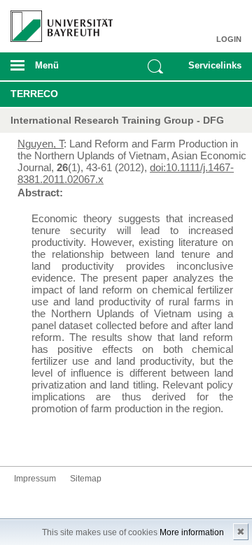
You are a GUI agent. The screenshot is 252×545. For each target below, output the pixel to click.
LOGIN (228, 39)
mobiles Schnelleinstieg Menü (212, 69)
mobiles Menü (55, 69)
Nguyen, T (41, 144)
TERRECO (34, 93)
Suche (155, 66)
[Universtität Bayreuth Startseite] (56, 21)
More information (192, 532)
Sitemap (86, 479)
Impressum (35, 479)
